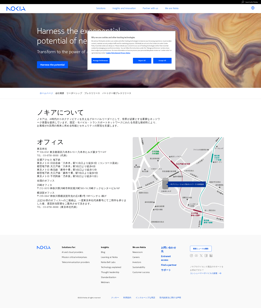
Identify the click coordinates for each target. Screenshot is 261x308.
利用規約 (127, 297)
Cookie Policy (110, 53)
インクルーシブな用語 (145, 297)
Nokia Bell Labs (108, 262)
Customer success (141, 272)
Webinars (105, 282)
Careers (136, 257)
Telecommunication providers (76, 262)
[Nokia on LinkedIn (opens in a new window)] (211, 255)
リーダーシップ (74, 93)
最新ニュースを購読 (201, 249)
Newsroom (138, 252)
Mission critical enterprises (74, 257)
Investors (137, 262)
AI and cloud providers (72, 252)
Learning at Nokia (109, 257)
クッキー (115, 297)
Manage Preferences (100, 61)
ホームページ (46, 93)
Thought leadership (110, 272)
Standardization (108, 277)
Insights (105, 247)
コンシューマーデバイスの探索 (203, 273)
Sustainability (139, 267)
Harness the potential (52, 64)
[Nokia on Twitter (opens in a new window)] (201, 255)
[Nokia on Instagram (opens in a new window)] (191, 255)
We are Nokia (139, 247)
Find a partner (169, 265)
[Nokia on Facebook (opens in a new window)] (206, 255)
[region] (131, 50)
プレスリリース (92, 93)
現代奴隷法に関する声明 (170, 297)
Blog (103, 252)
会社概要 (59, 93)
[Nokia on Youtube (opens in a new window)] (196, 255)
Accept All (162, 61)
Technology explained (111, 267)
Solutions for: (69, 247)
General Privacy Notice (122, 53)
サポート (166, 270)
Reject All (142, 61)
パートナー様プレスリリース (116, 93)
